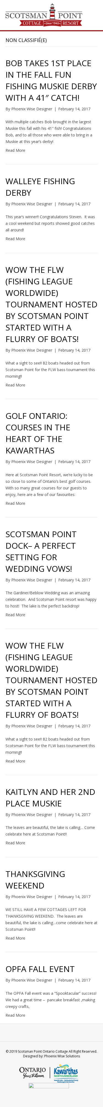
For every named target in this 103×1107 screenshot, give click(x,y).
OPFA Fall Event (40, 968)
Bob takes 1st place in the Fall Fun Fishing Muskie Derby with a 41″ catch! (51, 80)
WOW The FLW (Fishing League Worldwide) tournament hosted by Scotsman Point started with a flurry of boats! (51, 304)
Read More (15, 150)
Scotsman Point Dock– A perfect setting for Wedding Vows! (41, 551)
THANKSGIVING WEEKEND (35, 879)
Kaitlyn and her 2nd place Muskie (50, 797)
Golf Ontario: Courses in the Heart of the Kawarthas (37, 433)
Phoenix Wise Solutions (62, 1056)
